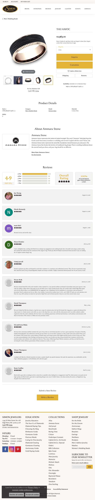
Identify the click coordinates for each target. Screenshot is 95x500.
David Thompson (20, 303)
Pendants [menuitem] (75, 440)
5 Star (19, 174)
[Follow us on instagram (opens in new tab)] (11, 449)
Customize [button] (74, 65)
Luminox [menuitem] (52, 454)
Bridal (27, 9)
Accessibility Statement (60, 489)
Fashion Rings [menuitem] (76, 429)
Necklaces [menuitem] (75, 437)
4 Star (19, 176)
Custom (68, 9)
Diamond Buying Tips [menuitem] (33, 426)
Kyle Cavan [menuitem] (52, 451)
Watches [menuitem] (75, 446)
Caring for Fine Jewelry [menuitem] (33, 440)
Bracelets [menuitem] (75, 432)
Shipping (65, 75)
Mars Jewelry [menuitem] (53, 457)
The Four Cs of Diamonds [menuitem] (34, 423)
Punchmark (52, 496)
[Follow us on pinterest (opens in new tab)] (18, 449)
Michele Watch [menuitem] (54, 462)
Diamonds (37, 9)
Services (87, 9)
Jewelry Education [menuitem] (31, 421)
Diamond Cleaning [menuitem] (32, 443)
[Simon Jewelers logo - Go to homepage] (10, 8)
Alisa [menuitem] (50, 421)
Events (77, 9)
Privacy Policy (33, 487)
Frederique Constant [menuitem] (56, 437)
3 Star (19, 178)
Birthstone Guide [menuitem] (31, 432)
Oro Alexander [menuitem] (54, 470)
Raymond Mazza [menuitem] (54, 476)
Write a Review (47, 397)
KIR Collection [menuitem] (54, 448)
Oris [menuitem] (50, 468)
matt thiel (17, 226)
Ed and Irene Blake (20, 325)
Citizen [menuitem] (51, 434)
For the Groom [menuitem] (77, 423)
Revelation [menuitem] (52, 479)
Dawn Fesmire (19, 242)
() (49, 174)
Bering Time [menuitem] (53, 432)
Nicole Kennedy (19, 209)
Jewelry (58, 9)
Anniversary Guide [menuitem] (32, 448)
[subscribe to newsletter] (89, 467)
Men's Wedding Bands (11, 19)
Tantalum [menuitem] (52, 482)
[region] (28, 49)
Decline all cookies (16, 495)
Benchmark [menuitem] (53, 429)
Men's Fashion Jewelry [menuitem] (79, 443)
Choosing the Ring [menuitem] (32, 429)
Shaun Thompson (20, 350)
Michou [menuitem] (51, 465)
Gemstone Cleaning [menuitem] (32, 446)
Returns (84, 75)
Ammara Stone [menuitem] (54, 423)
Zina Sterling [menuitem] (53, 484)
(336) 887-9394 (33, 91)
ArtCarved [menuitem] (52, 426)
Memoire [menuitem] (52, 459)
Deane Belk (18, 280)
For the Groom (36, 155)
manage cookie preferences (22, 490)
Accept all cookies (32, 495)
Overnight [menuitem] (52, 473)
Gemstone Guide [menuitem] (31, 434)
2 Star (19, 181)
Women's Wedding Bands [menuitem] (81, 448)
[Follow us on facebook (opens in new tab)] (5, 449)
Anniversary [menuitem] (76, 426)
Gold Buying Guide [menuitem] (32, 451)
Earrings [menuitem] (74, 434)
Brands (48, 9)
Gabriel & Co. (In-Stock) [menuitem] (57, 440)
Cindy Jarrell (18, 262)
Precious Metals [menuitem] (30, 437)
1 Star (19, 183)
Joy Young (17, 193)
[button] (5, 1)
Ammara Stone (52, 111)
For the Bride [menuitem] (76, 421)
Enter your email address (80, 463)
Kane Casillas (18, 368)
